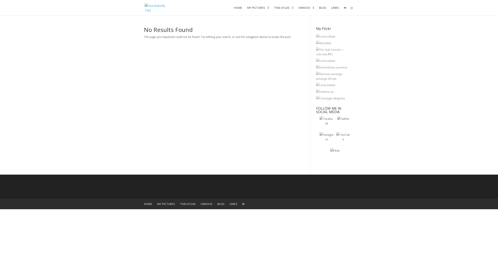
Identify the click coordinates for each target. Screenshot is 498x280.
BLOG (322, 8)
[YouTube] (343, 139)
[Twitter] (343, 123)
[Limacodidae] (325, 36)
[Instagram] (327, 139)
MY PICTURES (256, 8)
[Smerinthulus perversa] (331, 67)
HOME (238, 8)
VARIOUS (304, 8)
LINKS (335, 8)
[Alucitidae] (323, 43)
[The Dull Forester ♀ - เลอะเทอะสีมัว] (334, 52)
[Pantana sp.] (325, 91)
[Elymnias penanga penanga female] (334, 76)
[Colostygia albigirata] (330, 98)
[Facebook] (327, 123)
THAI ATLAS (281, 8)
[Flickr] (335, 155)
